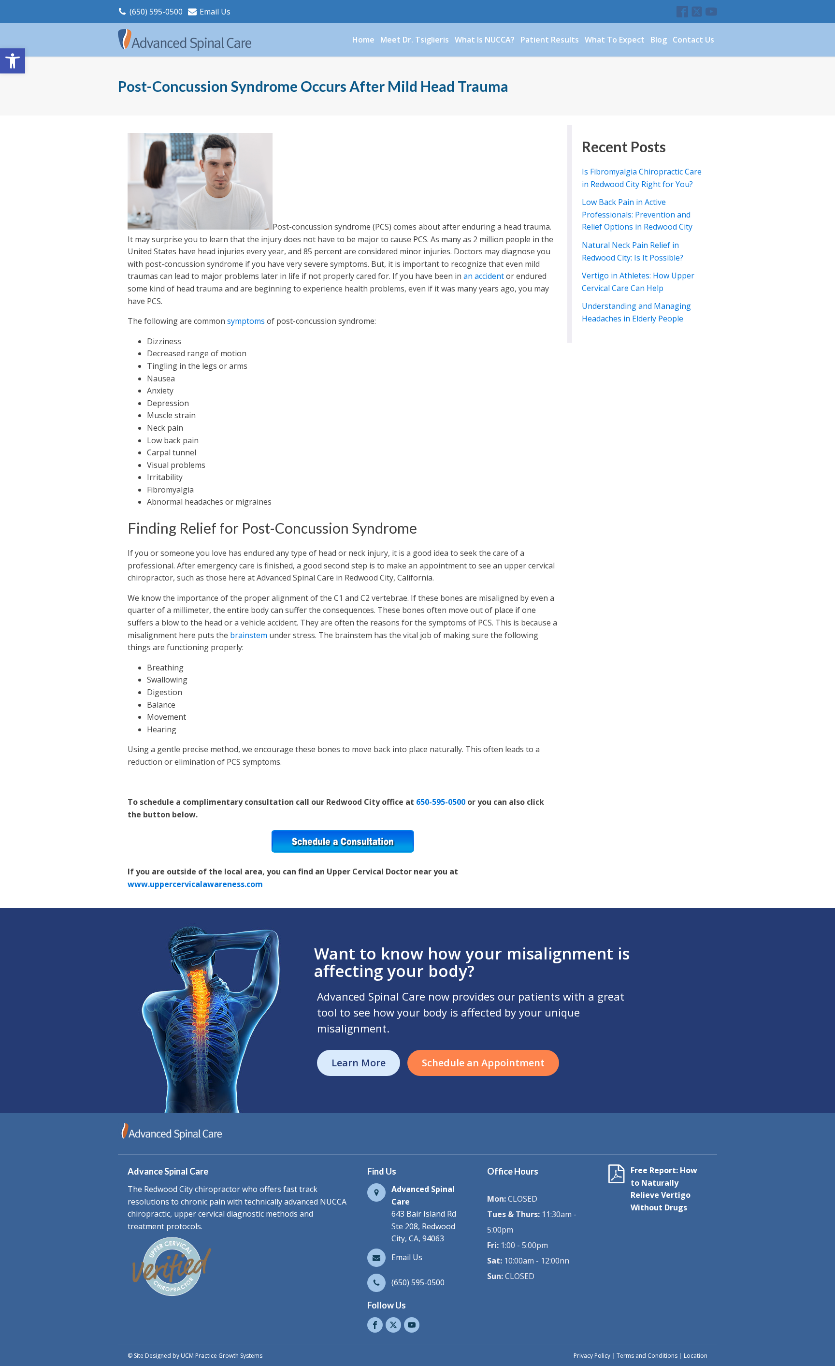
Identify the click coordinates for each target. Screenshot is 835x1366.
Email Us (215, 11)
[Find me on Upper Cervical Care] (171, 1296)
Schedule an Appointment (483, 1062)
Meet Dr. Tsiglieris (414, 39)
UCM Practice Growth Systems (221, 1355)
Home (363, 39)
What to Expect (615, 39)
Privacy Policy (592, 1355)
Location (695, 1355)
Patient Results (549, 39)
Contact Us (693, 39)
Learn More (358, 1062)
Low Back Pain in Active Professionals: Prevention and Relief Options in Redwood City (637, 214)
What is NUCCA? (485, 39)
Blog (658, 39)
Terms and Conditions (647, 1355)
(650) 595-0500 (156, 11)
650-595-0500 (440, 802)
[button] (12, 60)
